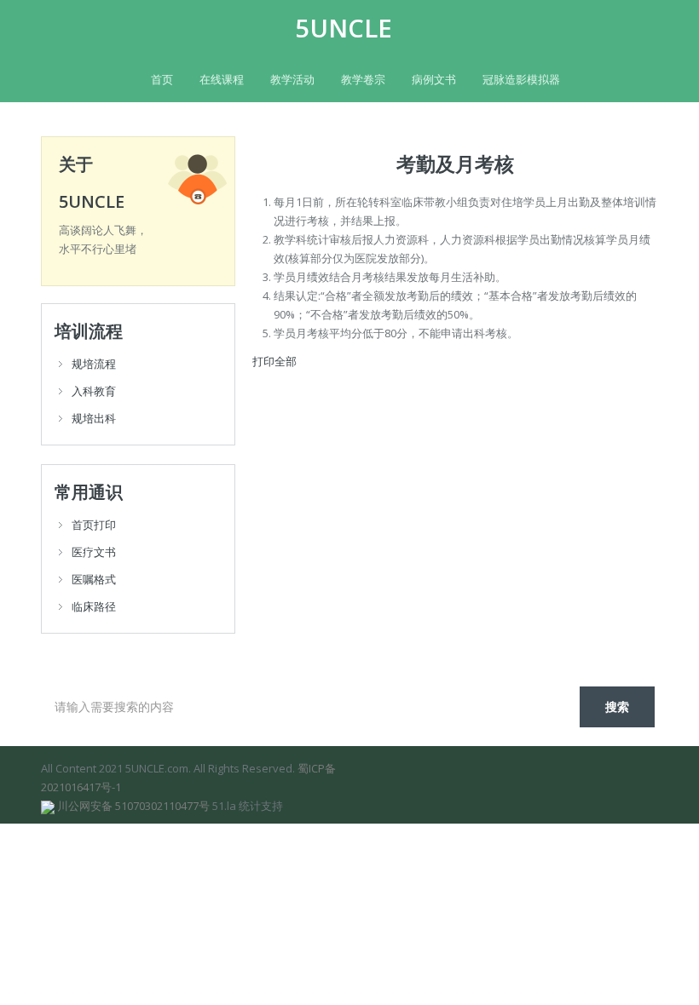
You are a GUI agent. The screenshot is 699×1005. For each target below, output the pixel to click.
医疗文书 (94, 552)
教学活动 (292, 79)
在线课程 (221, 79)
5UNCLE (343, 28)
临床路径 (94, 606)
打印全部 (274, 361)
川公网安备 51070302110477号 (133, 805)
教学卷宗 (363, 79)
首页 (162, 79)
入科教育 (94, 391)
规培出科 (94, 418)
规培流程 (94, 363)
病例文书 (434, 79)
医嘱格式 (94, 579)
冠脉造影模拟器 (521, 79)
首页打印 (94, 524)
